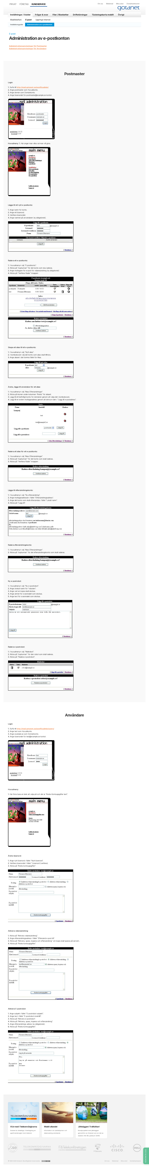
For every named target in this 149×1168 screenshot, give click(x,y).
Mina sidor (120, 4)
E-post (28, 20)
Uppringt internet (43, 20)
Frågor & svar (41, 15)
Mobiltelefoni (15, 20)
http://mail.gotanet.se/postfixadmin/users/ (35, 729)
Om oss (100, 4)
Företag (24, 4)
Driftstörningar (80, 15)
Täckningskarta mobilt (103, 15)
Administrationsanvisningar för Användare (27, 49)
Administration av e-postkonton (39, 24)
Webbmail (109, 4)
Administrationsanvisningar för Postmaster (28, 46)
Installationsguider (16, 24)
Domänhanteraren (133, 4)
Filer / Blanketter (61, 15)
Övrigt (121, 15)
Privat (12, 4)
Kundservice (39, 4)
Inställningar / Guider (20, 15)
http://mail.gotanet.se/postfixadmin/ (33, 87)
